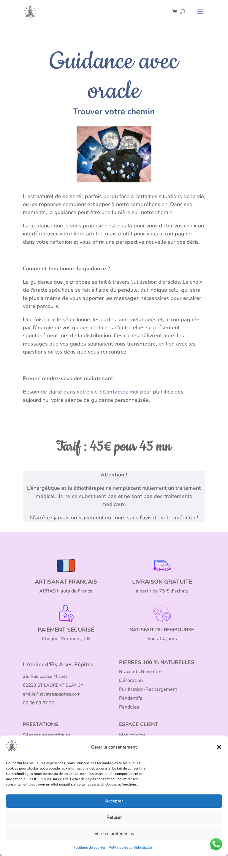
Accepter (114, 801)
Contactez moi (121, 391)
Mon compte (132, 735)
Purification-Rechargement (148, 689)
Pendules (129, 707)
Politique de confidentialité (130, 847)
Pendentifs (130, 698)
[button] (219, 747)
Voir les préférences (114, 833)
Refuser (114, 817)
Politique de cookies (89, 847)
